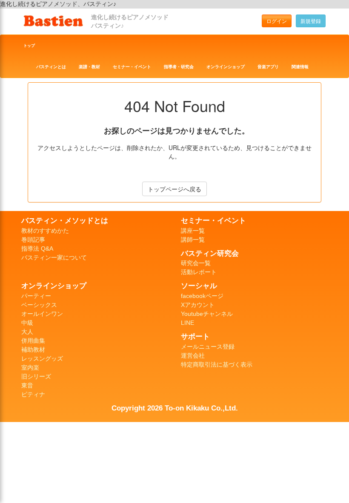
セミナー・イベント (132, 66)
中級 (27, 322)
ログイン (276, 20)
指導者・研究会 (179, 66)
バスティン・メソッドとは (64, 220)
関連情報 (300, 66)
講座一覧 (193, 230)
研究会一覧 (196, 263)
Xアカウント (198, 304)
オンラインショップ (225, 66)
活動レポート (199, 272)
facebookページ (202, 295)
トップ (29, 45)
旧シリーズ (36, 376)
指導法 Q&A (37, 248)
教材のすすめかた (45, 230)
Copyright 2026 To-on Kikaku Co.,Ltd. (175, 408)
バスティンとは (51, 66)
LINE (187, 322)
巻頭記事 (33, 239)
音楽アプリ (268, 66)
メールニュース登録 (208, 346)
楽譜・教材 (89, 66)
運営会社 (193, 355)
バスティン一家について (54, 257)
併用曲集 (33, 340)
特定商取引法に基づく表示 (216, 364)
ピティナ (33, 394)
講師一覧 (193, 239)
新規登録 (310, 20)
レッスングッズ (42, 358)
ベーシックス (39, 304)
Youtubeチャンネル (207, 313)
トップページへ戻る (174, 189)
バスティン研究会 (210, 253)
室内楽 (30, 367)
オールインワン (42, 313)
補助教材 (33, 349)
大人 (27, 331)
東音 (27, 385)
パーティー (36, 295)
